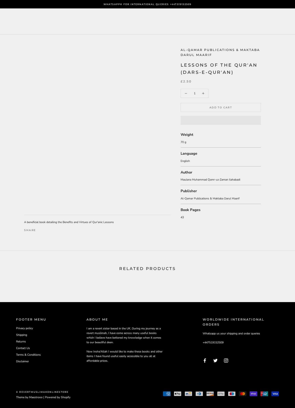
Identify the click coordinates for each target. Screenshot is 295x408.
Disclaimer (22, 361)
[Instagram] (226, 360)
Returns (21, 341)
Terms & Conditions (28, 355)
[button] (221, 120)
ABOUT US (76, 21)
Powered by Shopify (57, 397)
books (50, 21)
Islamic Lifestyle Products (127, 21)
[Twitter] (45, 229)
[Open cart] (283, 21)
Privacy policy (24, 328)
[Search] (274, 21)
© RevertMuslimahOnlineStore (42, 392)
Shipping (21, 335)
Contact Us (23, 348)
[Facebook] (40, 229)
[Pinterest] (50, 229)
